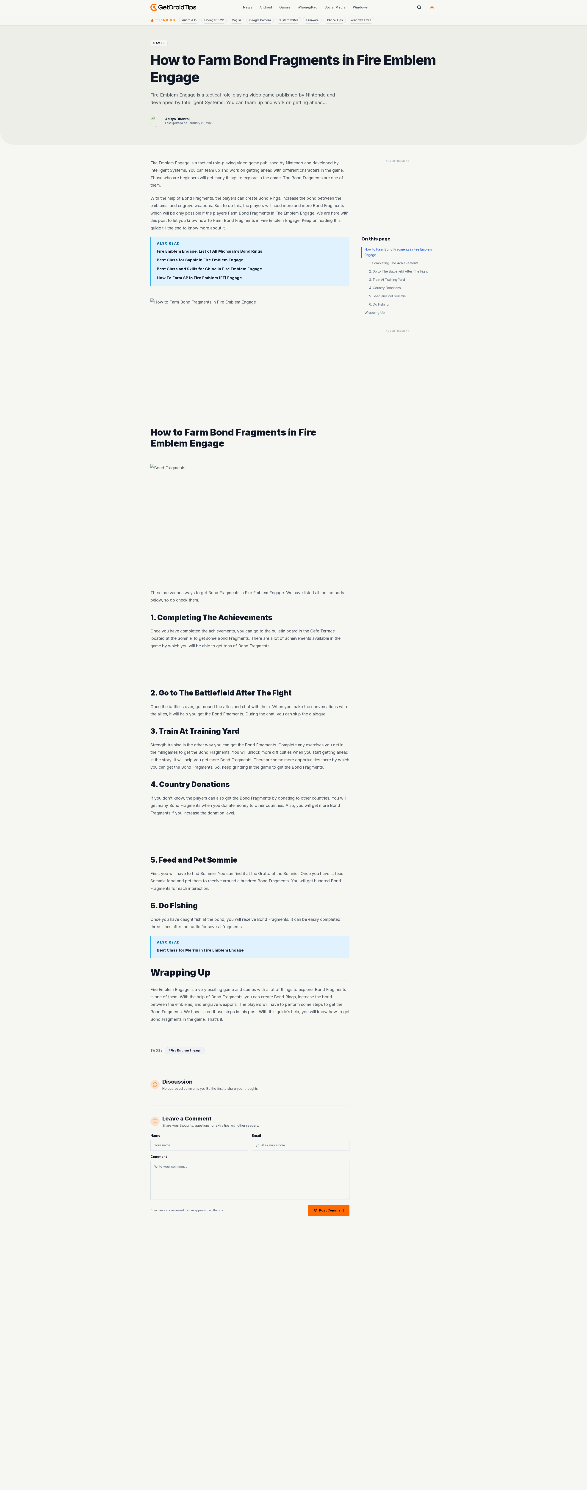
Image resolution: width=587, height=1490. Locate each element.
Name (155, 1135)
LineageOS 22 (214, 20)
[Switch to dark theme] (432, 7)
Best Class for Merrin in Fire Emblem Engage (200, 950)
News (247, 7)
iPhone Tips (335, 20)
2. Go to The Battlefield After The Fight (398, 271)
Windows (360, 7)
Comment (158, 1157)
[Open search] (419, 7)
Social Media (335, 7)
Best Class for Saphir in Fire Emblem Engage (200, 260)
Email (256, 1135)
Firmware (312, 20)
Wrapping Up (375, 313)
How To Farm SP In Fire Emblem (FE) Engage (199, 278)
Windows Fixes (361, 20)
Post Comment (331, 1210)
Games (285, 7)
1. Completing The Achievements (393, 263)
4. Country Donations (385, 288)
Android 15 (189, 20)
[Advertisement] (249, 669)
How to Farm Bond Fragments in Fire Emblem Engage (398, 252)
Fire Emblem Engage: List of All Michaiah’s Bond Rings (209, 251)
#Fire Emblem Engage (185, 1050)
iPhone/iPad (307, 7)
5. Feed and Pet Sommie (387, 296)
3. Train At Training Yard (387, 279)
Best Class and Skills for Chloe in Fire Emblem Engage (209, 269)
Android (266, 7)
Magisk (236, 20)
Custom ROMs (288, 20)
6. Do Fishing (379, 304)
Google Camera (260, 20)
